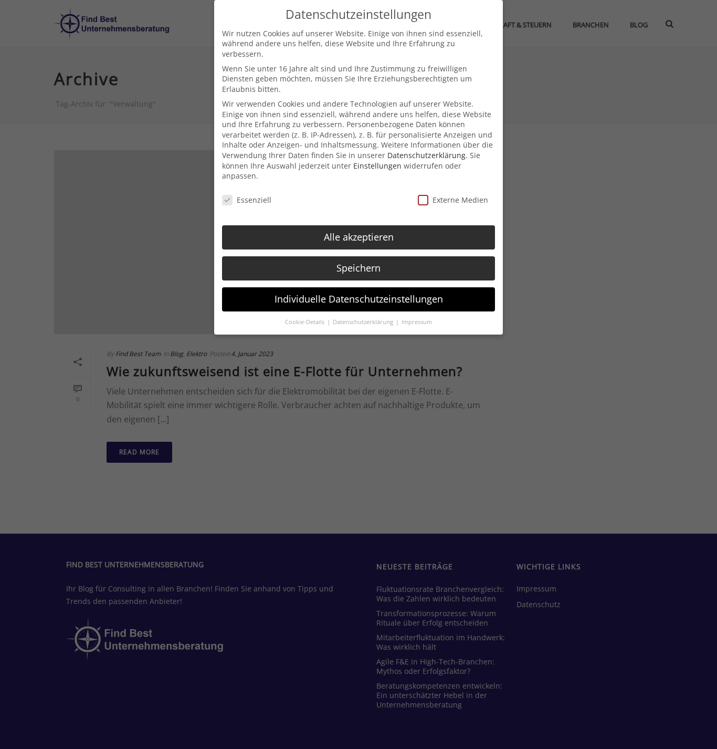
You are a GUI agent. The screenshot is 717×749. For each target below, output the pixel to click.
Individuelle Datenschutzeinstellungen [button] (359, 299)
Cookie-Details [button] (305, 322)
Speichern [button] (358, 268)
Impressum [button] (417, 322)
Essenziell (254, 200)
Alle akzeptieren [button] (359, 237)
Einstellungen (377, 166)
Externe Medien (460, 200)
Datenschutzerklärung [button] (364, 322)
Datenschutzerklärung (426, 155)
